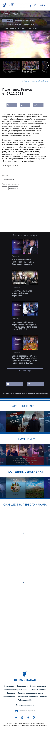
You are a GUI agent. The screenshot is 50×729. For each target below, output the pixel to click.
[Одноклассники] (25, 105)
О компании (9, 686)
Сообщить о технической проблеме (35, 81)
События (43, 696)
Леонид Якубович (8, 180)
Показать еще (25, 371)
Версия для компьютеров (25, 705)
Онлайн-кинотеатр (38, 686)
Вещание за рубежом (27, 711)
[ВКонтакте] (12, 105)
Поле (11, 13)
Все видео (11, 693)
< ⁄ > (36, 105)
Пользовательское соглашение (30, 693)
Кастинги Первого (38, 689)
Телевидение (13, 188)
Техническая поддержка (28, 696)
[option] (11, 66)
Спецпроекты (22, 686)
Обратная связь (9, 696)
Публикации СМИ (25, 700)
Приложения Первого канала (16, 689)
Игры (5, 188)
